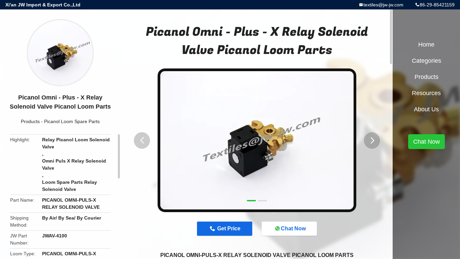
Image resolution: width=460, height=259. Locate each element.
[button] (142, 140)
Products (30, 121)
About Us (426, 109)
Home (426, 44)
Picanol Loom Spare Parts (72, 121)
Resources (426, 93)
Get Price (228, 228)
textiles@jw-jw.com (383, 4)
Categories (426, 60)
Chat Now (293, 228)
